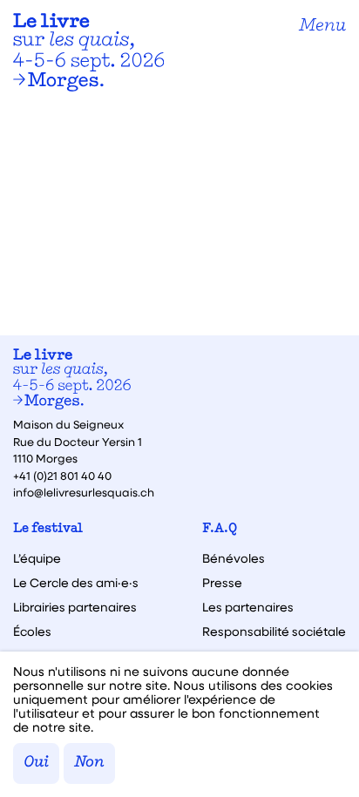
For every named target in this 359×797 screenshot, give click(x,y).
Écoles (32, 631)
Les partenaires (248, 607)
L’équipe (37, 558)
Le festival (48, 529)
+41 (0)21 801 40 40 (62, 475)
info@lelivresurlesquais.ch (83, 491)
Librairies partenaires (75, 607)
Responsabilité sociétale (274, 631)
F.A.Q (219, 529)
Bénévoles (233, 558)
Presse (222, 583)
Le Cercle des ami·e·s (76, 583)
